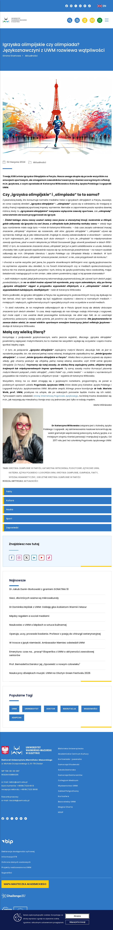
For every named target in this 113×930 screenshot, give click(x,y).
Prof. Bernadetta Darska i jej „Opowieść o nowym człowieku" (44, 664)
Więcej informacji (77, 922)
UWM (14, 708)
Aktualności (31, 55)
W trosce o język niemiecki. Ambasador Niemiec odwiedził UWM (47, 642)
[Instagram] (71, 6)
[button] (69, 20)
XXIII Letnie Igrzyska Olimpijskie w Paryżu (58, 477)
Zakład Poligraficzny (68, 791)
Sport (9, 518)
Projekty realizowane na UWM (16, 867)
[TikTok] (89, 6)
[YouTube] (85, 6)
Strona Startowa (12, 55)
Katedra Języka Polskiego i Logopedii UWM (32, 472)
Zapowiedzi (12, 527)
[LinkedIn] (80, 6)
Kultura (10, 500)
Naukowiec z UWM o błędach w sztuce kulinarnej (38, 625)
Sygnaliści (6, 872)
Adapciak (17, 717)
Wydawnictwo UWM (68, 785)
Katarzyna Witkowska (55, 468)
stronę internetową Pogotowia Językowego (56, 395)
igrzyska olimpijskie (67, 472)
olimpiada (84, 472)
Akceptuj (77, 916)
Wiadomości (90, 708)
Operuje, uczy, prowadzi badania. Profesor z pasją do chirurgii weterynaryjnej (55, 634)
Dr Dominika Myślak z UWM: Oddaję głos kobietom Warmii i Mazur (48, 607)
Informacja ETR (9, 857)
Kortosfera (63, 796)
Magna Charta (65, 807)
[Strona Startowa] (14, 20)
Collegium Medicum (68, 780)
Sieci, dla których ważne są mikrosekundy (34, 598)
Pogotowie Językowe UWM (84, 468)
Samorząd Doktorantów (70, 775)
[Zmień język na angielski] (99, 6)
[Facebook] (66, 6)
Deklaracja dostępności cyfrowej (18, 851)
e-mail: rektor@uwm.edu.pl (14, 782)
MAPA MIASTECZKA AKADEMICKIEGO (25, 884)
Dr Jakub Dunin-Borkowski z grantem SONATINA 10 (39, 589)
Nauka (9, 509)
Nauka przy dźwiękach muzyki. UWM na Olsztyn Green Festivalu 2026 (49, 673)
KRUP (60, 812)
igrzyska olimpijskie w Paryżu (25, 468)
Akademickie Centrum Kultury (73, 754)
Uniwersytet (32, 708)
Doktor (50, 708)
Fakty (94, 472)
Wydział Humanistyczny (22, 477)
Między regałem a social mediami (29, 616)
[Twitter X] (75, 6)
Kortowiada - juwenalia (70, 759)
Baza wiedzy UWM (67, 801)
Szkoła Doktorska (67, 770)
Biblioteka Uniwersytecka (70, 748)
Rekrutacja (69, 708)
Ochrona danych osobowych (16, 862)
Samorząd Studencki (68, 764)
